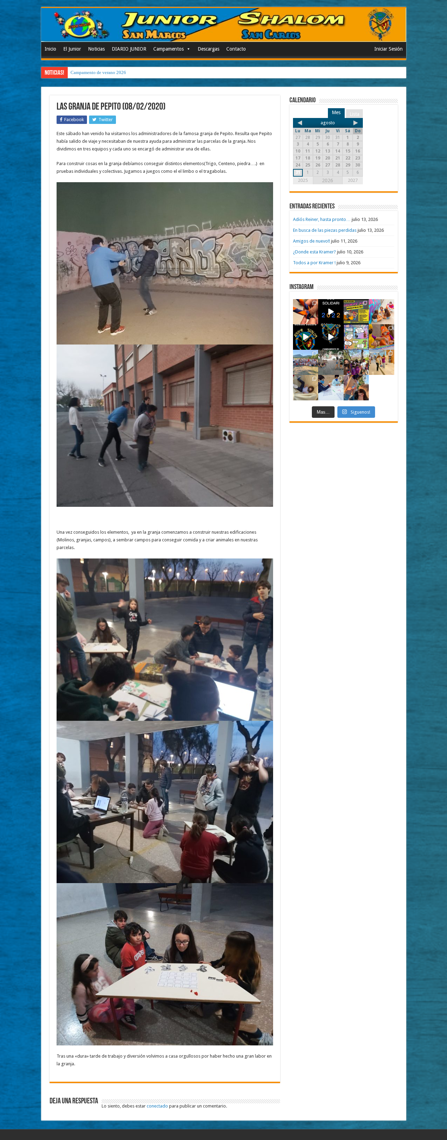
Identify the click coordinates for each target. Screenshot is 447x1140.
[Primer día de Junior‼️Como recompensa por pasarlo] (381, 312)
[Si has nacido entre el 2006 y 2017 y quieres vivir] (305, 337)
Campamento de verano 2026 (98, 72)
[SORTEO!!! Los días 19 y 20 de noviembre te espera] (356, 312)
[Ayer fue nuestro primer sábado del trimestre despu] (356, 387)
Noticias (96, 49)
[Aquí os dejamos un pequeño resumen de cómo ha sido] (331, 337)
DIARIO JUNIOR (129, 49)
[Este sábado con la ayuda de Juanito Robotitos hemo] (305, 387)
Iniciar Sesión (388, 49)
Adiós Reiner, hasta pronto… (322, 219)
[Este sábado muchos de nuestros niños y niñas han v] (381, 362)
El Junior (72, 49)
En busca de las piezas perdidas (325, 230)
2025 (303, 180)
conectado (157, 1106)
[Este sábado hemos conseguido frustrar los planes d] (331, 387)
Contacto (236, 49)
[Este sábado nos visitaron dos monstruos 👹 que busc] (381, 337)
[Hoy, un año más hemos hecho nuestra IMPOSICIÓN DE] (305, 312)
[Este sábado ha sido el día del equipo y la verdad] (356, 362)
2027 (353, 180)
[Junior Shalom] (223, 25)
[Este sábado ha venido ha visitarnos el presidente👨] (331, 362)
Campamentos (168, 49)
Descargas (208, 49)
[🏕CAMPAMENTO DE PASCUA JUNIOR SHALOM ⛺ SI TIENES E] (356, 337)
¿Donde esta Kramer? (314, 251)
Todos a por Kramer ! (314, 262)
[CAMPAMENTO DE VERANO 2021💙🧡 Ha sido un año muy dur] (305, 362)
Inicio (50, 49)
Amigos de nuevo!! (311, 241)
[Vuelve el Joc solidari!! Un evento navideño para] (331, 312)
